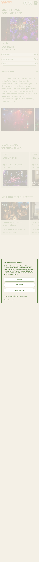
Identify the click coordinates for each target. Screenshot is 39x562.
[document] (19, 281)
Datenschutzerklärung (11, 296)
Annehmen (19, 279)
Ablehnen (19, 285)
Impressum (23, 296)
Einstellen (19, 290)
